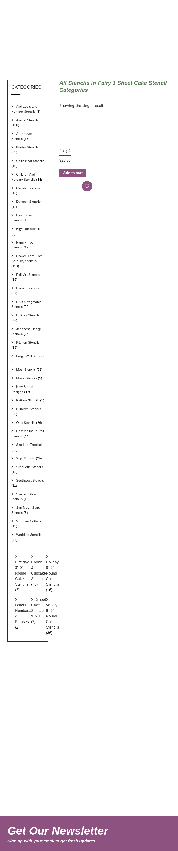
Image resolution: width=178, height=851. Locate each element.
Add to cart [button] (73, 173)
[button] (87, 186)
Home (104, 52)
